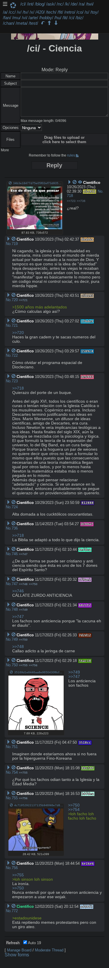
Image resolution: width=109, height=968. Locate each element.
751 (15, 747)
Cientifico (25, 906)
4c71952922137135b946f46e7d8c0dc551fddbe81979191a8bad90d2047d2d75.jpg (38, 805)
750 (15, 665)
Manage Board (19, 950)
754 (15, 772)
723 (15, 381)
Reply (54, 165)
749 (15, 639)
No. (100, 191)
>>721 (23, 300)
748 (15, 609)
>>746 (18, 591)
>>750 (33, 584)
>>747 (23, 554)
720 (15, 300)
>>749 (23, 609)
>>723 (71, 201)
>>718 (18, 388)
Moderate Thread (49, 950)
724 (15, 507)
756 (15, 868)
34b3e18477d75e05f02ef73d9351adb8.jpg (37, 183)
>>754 (74, 809)
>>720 (18, 333)
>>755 (23, 665)
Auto (34, 943)
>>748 (23, 584)
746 (15, 554)
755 (15, 798)
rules (71, 155)
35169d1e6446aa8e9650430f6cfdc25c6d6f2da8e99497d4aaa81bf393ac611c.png (39, 672)
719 (15, 243)
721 (15, 325)
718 (70, 195)
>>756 (33, 665)
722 (15, 355)
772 (15, 911)
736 (15, 528)
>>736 (81, 201)
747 (15, 584)
